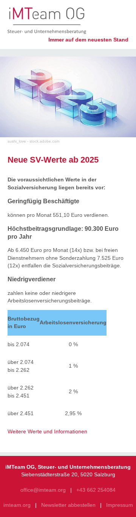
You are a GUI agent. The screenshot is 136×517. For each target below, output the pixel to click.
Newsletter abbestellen (68, 505)
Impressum (119, 505)
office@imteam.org (43, 490)
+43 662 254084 (96, 490)
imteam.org (17, 505)
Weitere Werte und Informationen (47, 431)
